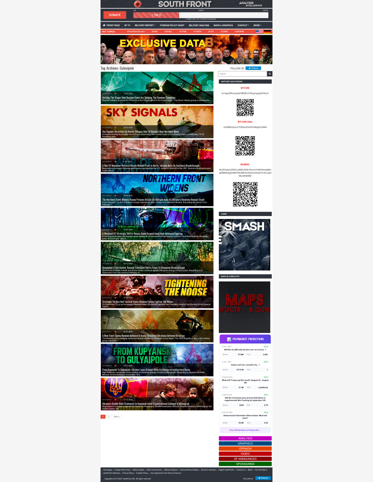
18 (118, 332)
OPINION (245, 448)
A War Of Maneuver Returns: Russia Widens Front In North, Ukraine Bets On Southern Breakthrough (150, 165)
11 (118, 128)
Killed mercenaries (154, 470)
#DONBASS (107, 94)
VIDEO (245, 453)
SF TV (127, 25)
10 (118, 400)
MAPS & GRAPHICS (223, 25)
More (257, 25)
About (250, 470)
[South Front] (186, 4)
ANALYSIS (245, 438)
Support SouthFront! (226, 470)
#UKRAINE (239, 31)
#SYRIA (182, 31)
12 (118, 94)
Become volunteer (208, 470)
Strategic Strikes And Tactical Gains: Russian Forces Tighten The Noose (137, 301)
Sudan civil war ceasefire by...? (245, 365)
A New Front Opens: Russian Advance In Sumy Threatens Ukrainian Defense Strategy (143, 335)
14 (118, 264)
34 (118, 230)
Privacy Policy (128, 473)
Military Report (144, 25)
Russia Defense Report (189, 470)
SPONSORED (245, 464)
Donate (114, 15)
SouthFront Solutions (111, 473)
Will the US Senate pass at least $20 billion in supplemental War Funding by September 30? (245, 399)
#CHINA (224, 31)
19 (118, 196)
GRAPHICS (245, 443)
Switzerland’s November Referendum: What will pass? (245, 416)
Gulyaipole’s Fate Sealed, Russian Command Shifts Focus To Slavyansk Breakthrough (143, 267)
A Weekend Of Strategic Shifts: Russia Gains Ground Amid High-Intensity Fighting (142, 233)
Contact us (240, 470)
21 (118, 298)
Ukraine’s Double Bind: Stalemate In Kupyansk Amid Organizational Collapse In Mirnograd (145, 404)
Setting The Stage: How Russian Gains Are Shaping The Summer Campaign (138, 97)
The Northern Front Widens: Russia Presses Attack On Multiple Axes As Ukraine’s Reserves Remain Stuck (153, 199)
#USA (211, 31)
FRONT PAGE (113, 25)
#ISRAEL (168, 31)
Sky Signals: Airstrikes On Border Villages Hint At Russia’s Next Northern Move (140, 131)
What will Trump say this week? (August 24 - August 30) (245, 381)
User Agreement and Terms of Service (165, 473)
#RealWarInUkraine (136, 31)
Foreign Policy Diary (122, 470)
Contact (242, 25)
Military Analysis (199, 25)
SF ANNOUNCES (245, 458)
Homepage (107, 470)
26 (118, 366)
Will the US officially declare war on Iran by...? (245, 350)
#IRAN (155, 31)
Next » (117, 416)
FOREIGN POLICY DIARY (172, 25)
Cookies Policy (142, 473)
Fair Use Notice (261, 470)
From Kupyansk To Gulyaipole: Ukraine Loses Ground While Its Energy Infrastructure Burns (146, 369)
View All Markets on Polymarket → (245, 430)
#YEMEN (197, 31)
